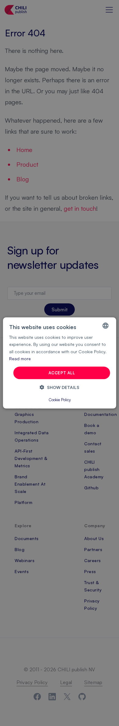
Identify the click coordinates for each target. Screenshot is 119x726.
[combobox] (105, 326)
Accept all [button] (62, 372)
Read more (20, 358)
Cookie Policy (60, 399)
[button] (59, 387)
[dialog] (59, 363)
